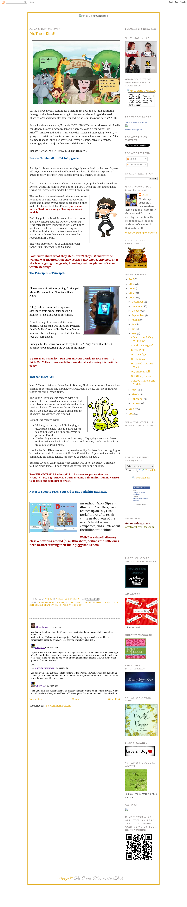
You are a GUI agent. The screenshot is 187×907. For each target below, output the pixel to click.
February (137, 399)
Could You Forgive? (142, 345)
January (136, 403)
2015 (131, 288)
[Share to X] (92, 599)
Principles (61, 605)
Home (75, 699)
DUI (67, 602)
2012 (132, 409)
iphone (87, 602)
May (134, 333)
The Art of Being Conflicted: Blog (136, 122)
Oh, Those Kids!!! (140, 371)
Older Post (114, 699)
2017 (131, 279)
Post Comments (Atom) (58, 705)
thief (72, 605)
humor (145, 498)
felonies (76, 602)
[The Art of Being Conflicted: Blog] (126, 126)
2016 (132, 284)
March (136, 394)
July (134, 324)
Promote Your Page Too (133, 130)
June (134, 329)
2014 (132, 293)
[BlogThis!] (89, 599)
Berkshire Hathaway (51, 602)
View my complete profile (141, 233)
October (136, 310)
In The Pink (138, 350)
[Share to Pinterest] (98, 599)
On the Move (138, 359)
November (138, 306)
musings (136, 500)
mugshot (98, 602)
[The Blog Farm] (141, 477)
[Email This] (86, 599)
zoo (79, 605)
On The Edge (138, 354)
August (136, 319)
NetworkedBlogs (139, 487)
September (138, 315)
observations (138, 498)
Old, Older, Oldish (141, 376)
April (135, 390)
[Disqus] (75, 658)
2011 (131, 413)
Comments (135, 164)
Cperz (49, 599)
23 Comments (72, 599)
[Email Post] (83, 599)
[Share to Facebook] (95, 599)
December (138, 301)
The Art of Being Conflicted (139, 493)
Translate (150, 470)
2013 (132, 297)
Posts (132, 158)
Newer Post (36, 699)
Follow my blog (141, 504)
